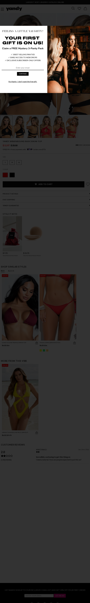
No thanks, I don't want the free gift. (22, 81)
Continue (23, 74)
